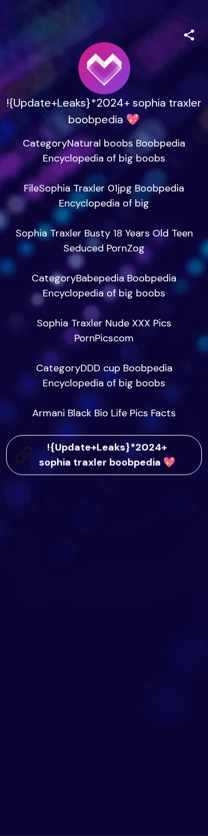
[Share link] (189, 33)
